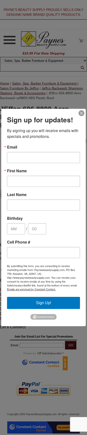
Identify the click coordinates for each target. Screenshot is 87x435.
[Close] (81, 113)
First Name (17, 171)
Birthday (15, 218)
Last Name (17, 195)
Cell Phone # (18, 242)
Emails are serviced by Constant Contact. (31, 289)
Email (12, 147)
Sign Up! (43, 303)
